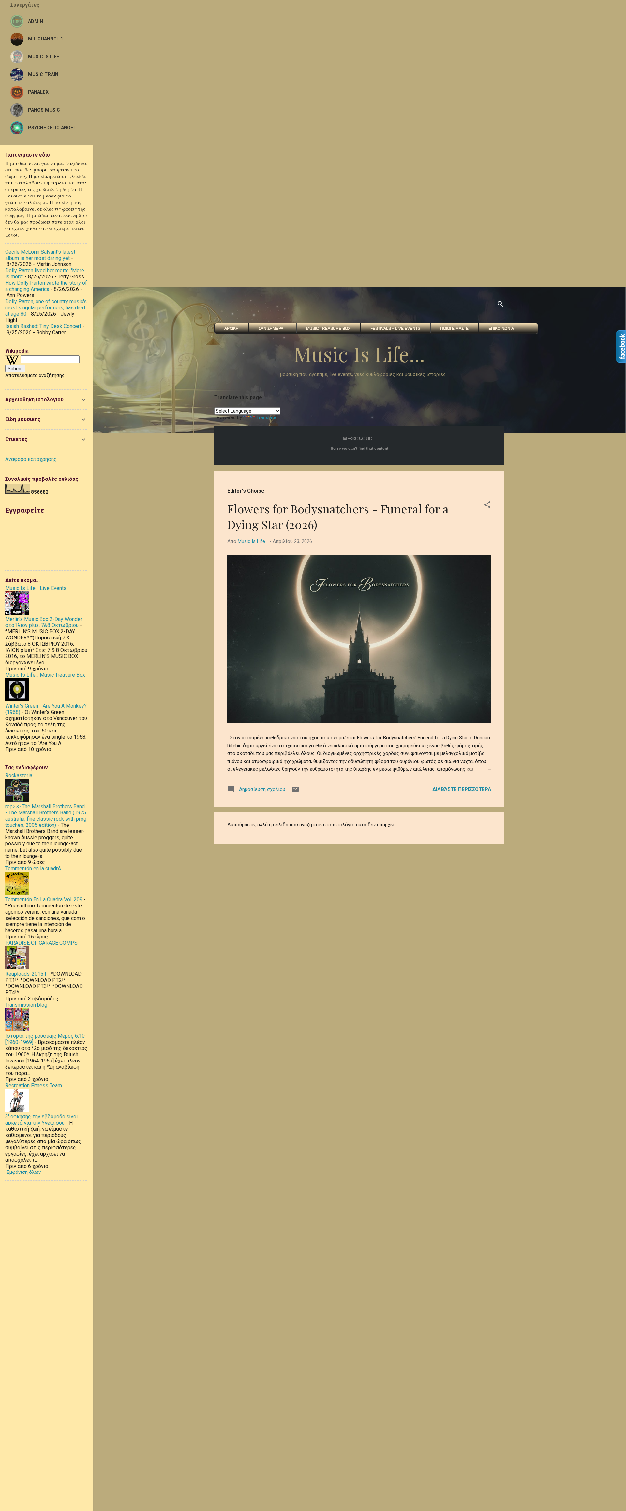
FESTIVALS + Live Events (395, 328)
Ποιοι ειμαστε (454, 328)
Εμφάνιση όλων (24, 1172)
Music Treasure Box (328, 328)
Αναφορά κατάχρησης (31, 459)
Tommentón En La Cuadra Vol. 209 (43, 899)
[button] (487, 506)
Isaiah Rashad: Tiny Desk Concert (43, 326)
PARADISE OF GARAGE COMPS (41, 943)
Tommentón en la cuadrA (33, 868)
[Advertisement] (195, 45)
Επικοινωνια (501, 328)
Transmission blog (26, 1005)
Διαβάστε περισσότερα (461, 789)
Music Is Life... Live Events (36, 588)
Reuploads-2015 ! (25, 974)
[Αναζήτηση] (500, 305)
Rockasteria (18, 775)
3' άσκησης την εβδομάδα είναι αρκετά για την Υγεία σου (41, 1119)
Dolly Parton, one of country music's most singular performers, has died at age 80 (46, 307)
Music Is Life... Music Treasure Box (45, 675)
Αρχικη (231, 328)
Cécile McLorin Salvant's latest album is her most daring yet (40, 255)
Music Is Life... (359, 353)
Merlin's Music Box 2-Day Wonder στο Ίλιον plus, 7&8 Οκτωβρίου (43, 622)
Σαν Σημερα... (272, 328)
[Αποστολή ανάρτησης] (295, 792)
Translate (266, 417)
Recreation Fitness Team (33, 1085)
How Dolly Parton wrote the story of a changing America (46, 286)
